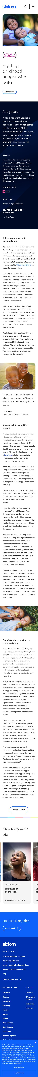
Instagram (30, 1004)
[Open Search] (25, 6)
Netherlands (8, 1023)
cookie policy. (17, 1063)
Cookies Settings (19, 1067)
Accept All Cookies (19, 1073)
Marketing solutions (11, 961)
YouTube (29, 1008)
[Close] (35, 1042)
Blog (4, 974)
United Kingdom (9, 1036)
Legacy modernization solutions (16, 965)
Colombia (6, 1001)
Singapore (7, 1031)
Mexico (5, 1018)
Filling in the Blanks (23, 265)
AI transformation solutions (14, 956)
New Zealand (8, 1027)
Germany (6, 1006)
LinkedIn (29, 993)
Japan (5, 1014)
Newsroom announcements (14, 969)
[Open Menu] (33, 6)
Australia (6, 993)
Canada (6, 997)
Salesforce (8, 455)
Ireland (5, 1010)
